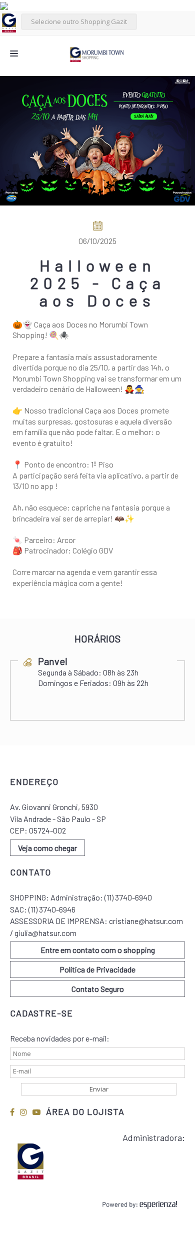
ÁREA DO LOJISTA (85, 1111)
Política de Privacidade (98, 969)
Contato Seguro (98, 989)
